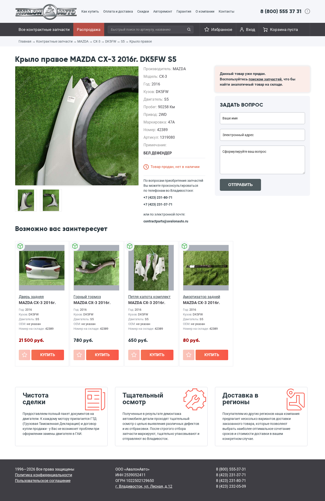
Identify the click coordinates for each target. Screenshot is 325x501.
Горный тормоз (87, 297)
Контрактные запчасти (54, 41)
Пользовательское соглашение (42, 480)
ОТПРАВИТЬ (240, 184)
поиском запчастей (265, 79)
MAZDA (83, 41)
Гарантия (184, 11)
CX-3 (96, 41)
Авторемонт (162, 11)
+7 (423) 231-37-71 (157, 204)
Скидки (143, 11)
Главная (25, 41)
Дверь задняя (31, 297)
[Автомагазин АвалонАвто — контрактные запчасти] (46, 12)
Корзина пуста (284, 29)
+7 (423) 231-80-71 (157, 197)
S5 (123, 41)
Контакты (226, 11)
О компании (205, 11)
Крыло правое (140, 41)
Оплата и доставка (118, 11)
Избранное (221, 29)
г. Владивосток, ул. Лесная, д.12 (143, 486)
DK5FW (110, 41)
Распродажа (88, 29)
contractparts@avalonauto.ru (165, 221)
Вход (250, 29)
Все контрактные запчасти (44, 29)
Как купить (90, 11)
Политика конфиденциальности (43, 475)
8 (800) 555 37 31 (280, 11)
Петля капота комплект (149, 297)
